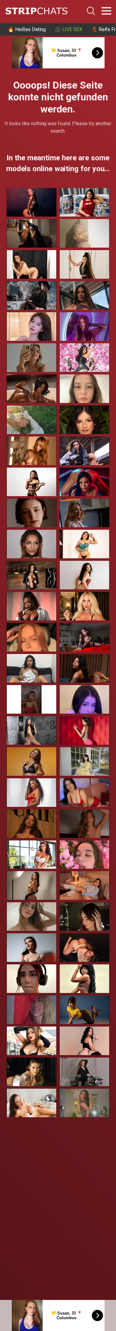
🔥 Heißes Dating (27, 29)
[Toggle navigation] (106, 11)
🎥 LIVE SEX (68, 29)
